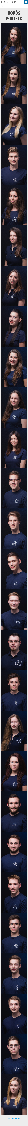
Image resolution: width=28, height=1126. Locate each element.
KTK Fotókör (8, 2)
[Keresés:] (10, 6)
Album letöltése (14, 1118)
